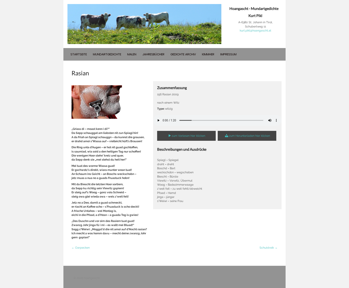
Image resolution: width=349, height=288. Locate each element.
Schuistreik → (269, 247)
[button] (186, 136)
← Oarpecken (80, 247)
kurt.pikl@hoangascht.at (255, 30)
